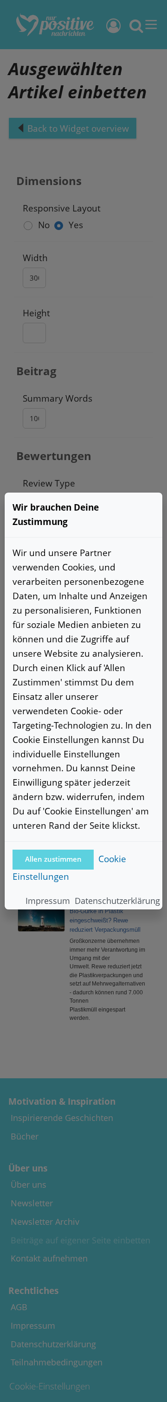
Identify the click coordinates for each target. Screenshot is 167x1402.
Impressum (48, 900)
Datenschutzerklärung (117, 900)
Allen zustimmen (53, 859)
